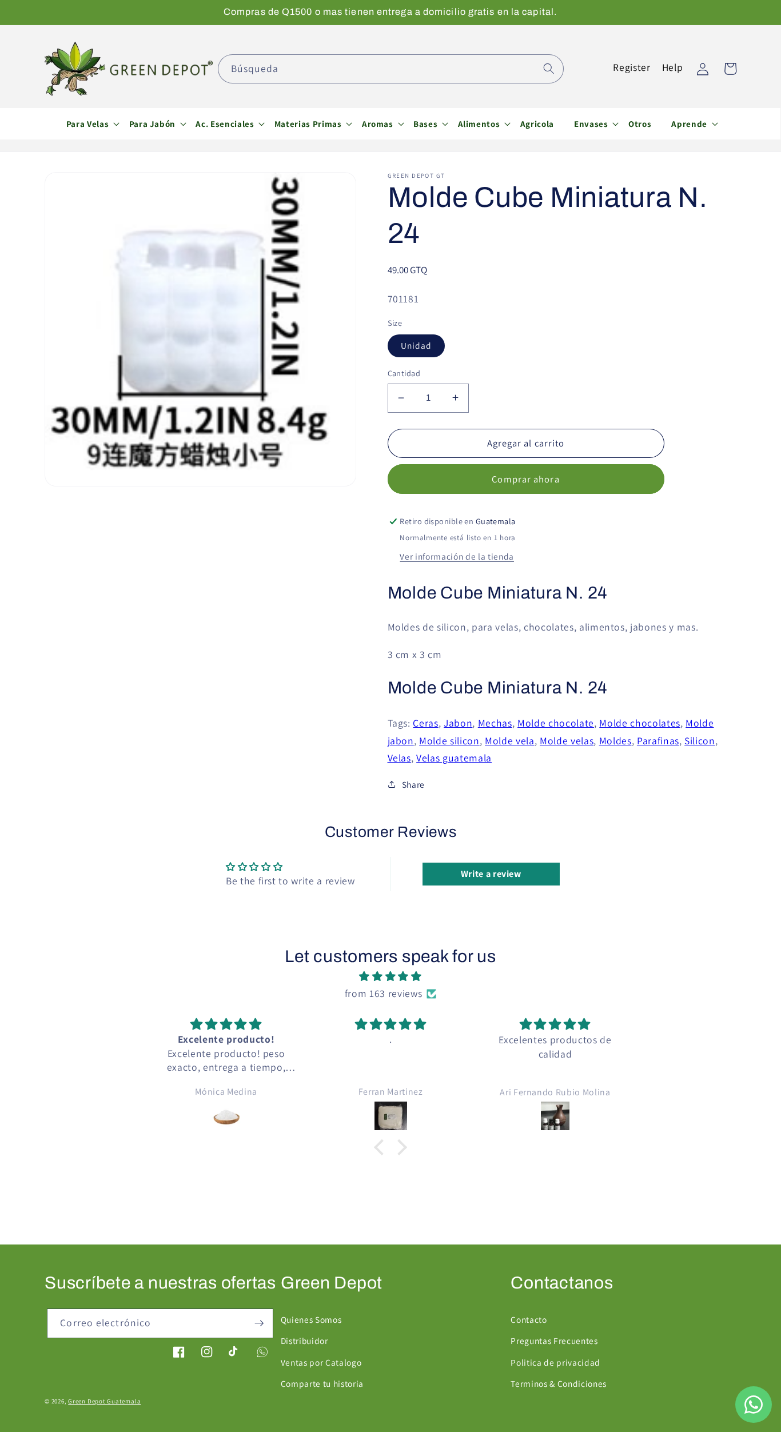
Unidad (416, 345)
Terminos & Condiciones (559, 1383)
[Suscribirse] (259, 1323)
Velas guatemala (454, 757)
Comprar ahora (525, 478)
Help (672, 67)
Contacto (529, 1319)
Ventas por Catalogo (321, 1362)
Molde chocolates (639, 722)
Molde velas (566, 740)
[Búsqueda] (549, 68)
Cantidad (404, 373)
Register (631, 67)
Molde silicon (449, 740)
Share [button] (413, 784)
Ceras (425, 722)
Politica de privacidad (555, 1362)
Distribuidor (304, 1340)
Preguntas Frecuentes (554, 1340)
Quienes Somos (311, 1319)
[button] (87, 123)
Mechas (495, 722)
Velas (399, 757)
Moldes (615, 740)
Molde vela (510, 740)
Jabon (458, 722)
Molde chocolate (555, 722)
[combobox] (390, 69)
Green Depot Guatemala (104, 1401)
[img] (390, 976)
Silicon (699, 740)
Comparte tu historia (322, 1383)
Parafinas (658, 740)
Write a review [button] (491, 874)
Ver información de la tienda (456, 555)
